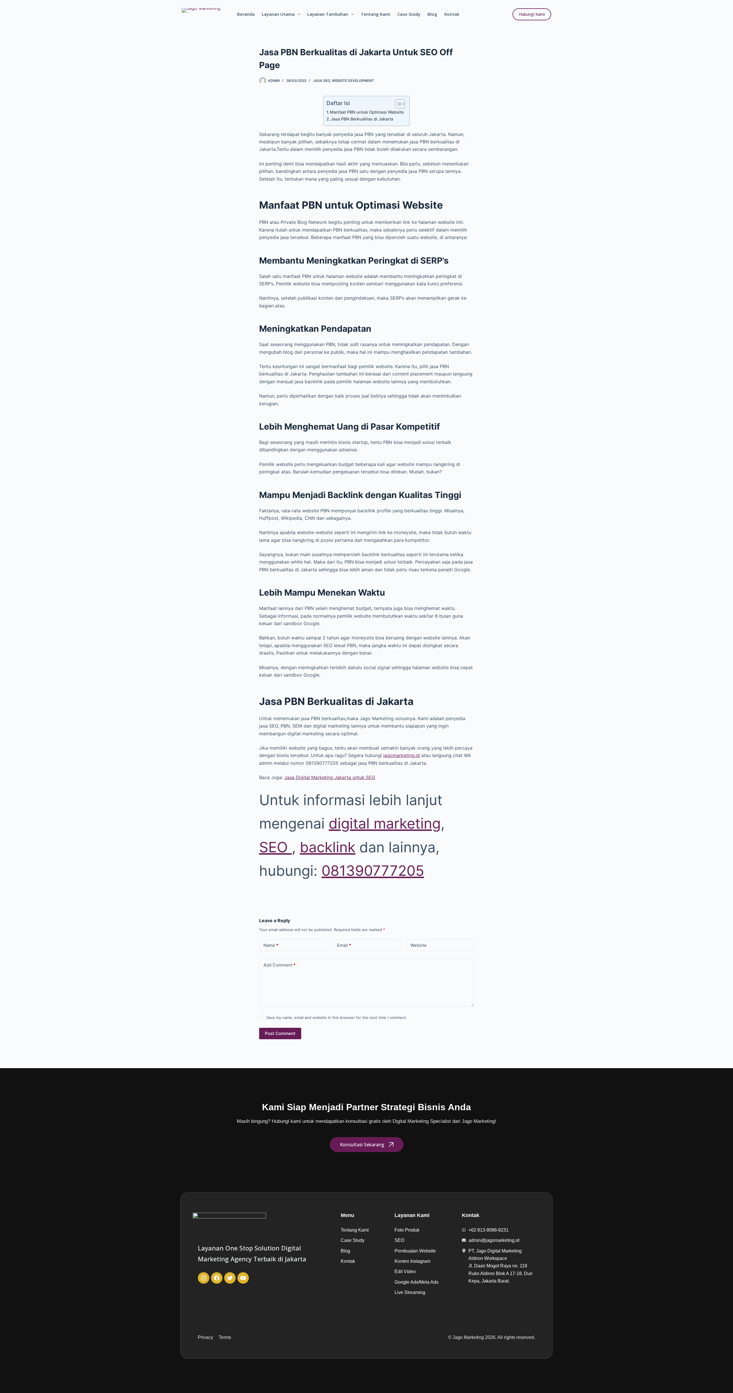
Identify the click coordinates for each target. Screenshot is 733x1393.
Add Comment (279, 965)
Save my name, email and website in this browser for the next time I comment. (336, 1017)
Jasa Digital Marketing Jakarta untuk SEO (329, 777)
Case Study (408, 14)
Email (344, 945)
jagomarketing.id (401, 755)
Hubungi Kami (532, 14)
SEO (275, 847)
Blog (432, 14)
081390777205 (373, 870)
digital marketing (385, 823)
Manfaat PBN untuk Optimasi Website (367, 112)
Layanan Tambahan (327, 14)
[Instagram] (203, 1278)
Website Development (353, 80)
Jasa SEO (321, 80)
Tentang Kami (375, 14)
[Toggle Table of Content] (397, 104)
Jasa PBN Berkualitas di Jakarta (362, 118)
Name (270, 945)
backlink (327, 847)
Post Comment (280, 1033)
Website (418, 945)
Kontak (451, 14)
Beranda (246, 14)
